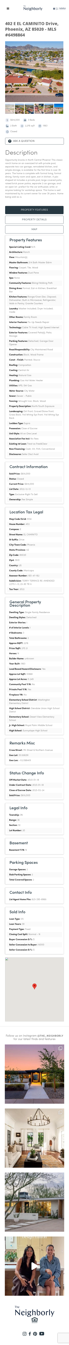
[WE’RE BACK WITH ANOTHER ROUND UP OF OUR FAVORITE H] (34, 1138)
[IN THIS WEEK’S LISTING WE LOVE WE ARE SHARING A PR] (34, 1074)
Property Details (34, 219)
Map (34, 229)
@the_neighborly (50, 1036)
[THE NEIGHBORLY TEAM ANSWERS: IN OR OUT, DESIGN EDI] (34, 1266)
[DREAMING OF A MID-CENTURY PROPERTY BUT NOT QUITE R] (34, 1202)
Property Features (34, 210)
